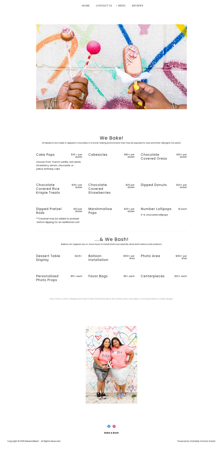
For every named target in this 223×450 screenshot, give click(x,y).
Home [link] (86, 5)
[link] (109, 426)
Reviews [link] (137, 5)
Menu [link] (122, 5)
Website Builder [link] (208, 441)
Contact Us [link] (104, 5)
